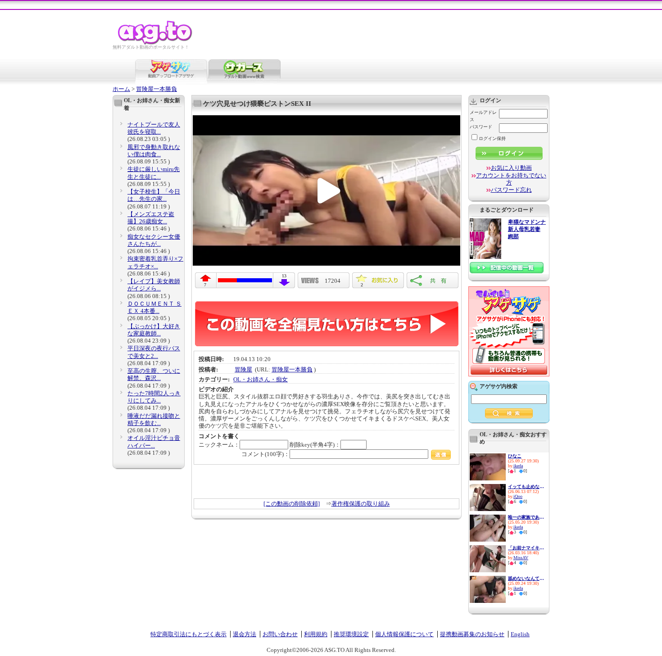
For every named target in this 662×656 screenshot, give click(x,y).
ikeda (518, 465)
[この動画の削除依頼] (291, 503)
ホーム (121, 89)
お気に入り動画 (511, 167)
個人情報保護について (404, 634)
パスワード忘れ (511, 189)
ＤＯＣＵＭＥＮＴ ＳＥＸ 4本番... (154, 307)
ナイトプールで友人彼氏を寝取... (153, 128)
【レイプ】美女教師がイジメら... (153, 285)
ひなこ (514, 455)
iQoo (517, 496)
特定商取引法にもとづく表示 (188, 634)
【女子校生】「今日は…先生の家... (153, 195)
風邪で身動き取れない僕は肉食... (153, 151)
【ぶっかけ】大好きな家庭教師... (153, 330)
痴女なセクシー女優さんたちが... (153, 240)
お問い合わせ (280, 634)
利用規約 (315, 634)
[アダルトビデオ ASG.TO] (156, 43)
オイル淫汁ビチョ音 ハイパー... (153, 441)
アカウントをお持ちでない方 (511, 179)
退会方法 (244, 634)
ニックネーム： (219, 444)
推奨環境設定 (351, 634)
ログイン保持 (492, 138)
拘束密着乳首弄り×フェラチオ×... (155, 262)
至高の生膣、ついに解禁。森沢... (153, 374)
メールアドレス (483, 116)
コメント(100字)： (265, 454)
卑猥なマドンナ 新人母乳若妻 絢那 (527, 229)
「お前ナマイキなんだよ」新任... (526, 547)
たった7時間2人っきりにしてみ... (154, 397)
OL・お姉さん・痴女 (260, 379)
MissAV (520, 557)
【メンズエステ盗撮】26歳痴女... (150, 218)
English (520, 634)
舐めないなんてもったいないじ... (526, 578)
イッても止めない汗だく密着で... (526, 486)
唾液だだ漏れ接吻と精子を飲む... (153, 419)
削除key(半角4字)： (315, 444)
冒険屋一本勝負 (156, 89)
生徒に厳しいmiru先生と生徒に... (153, 173)
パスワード (481, 126)
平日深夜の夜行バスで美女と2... (153, 352)
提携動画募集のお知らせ (472, 634)
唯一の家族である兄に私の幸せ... (526, 517)
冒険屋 (243, 369)
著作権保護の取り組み (360, 503)
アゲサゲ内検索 (498, 386)
